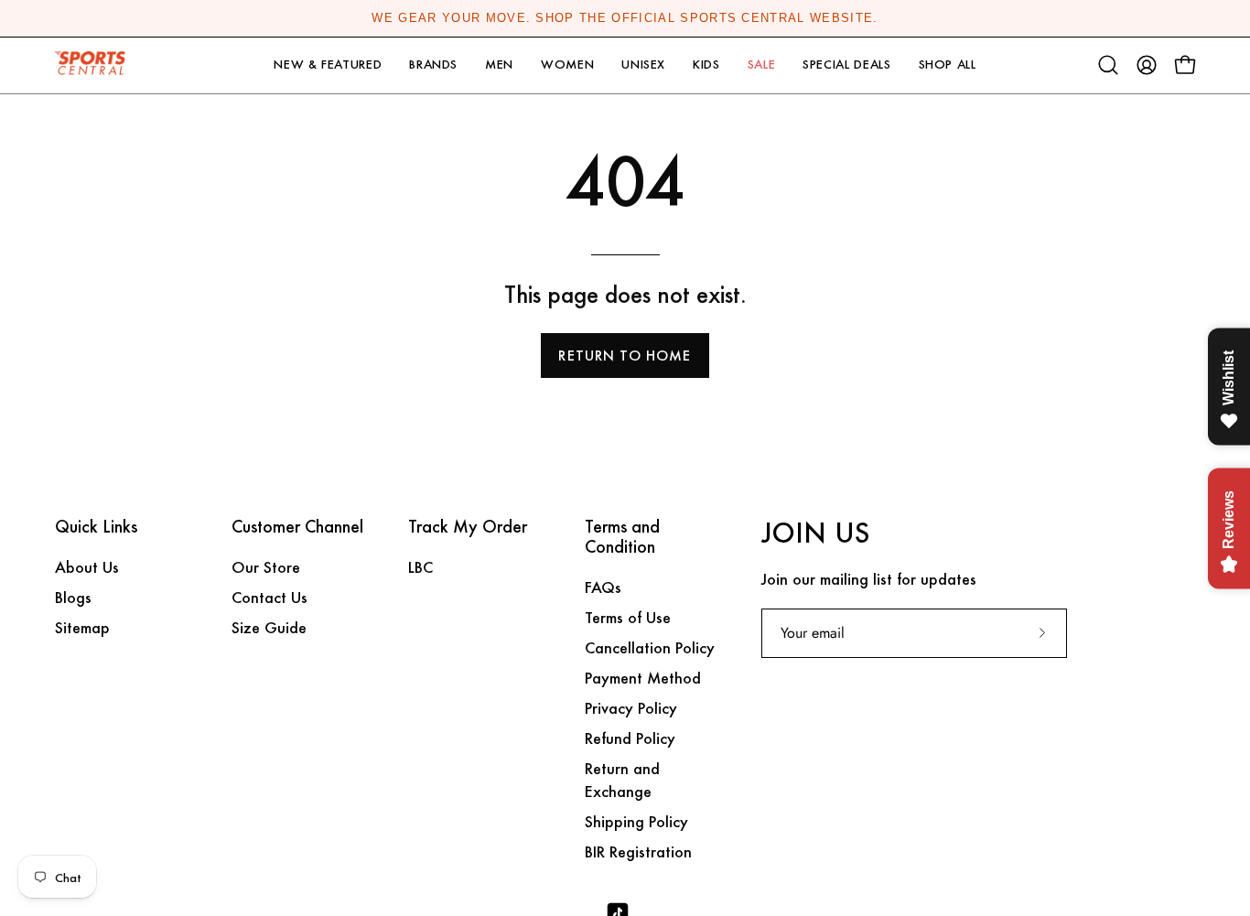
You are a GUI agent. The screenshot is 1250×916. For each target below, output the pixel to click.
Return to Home (624, 355)
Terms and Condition (622, 537)
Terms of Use (628, 617)
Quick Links (96, 527)
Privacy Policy (631, 707)
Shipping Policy (636, 821)
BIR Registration (638, 851)
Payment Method (643, 677)
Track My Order (467, 527)
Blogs (73, 597)
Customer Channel (297, 527)
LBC (420, 567)
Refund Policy (630, 738)
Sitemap (82, 627)
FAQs (603, 587)
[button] (327, 65)
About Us (87, 567)
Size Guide (269, 627)
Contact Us (269, 597)
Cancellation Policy (650, 647)
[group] (625, 18)
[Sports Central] (96, 65)
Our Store (266, 567)
